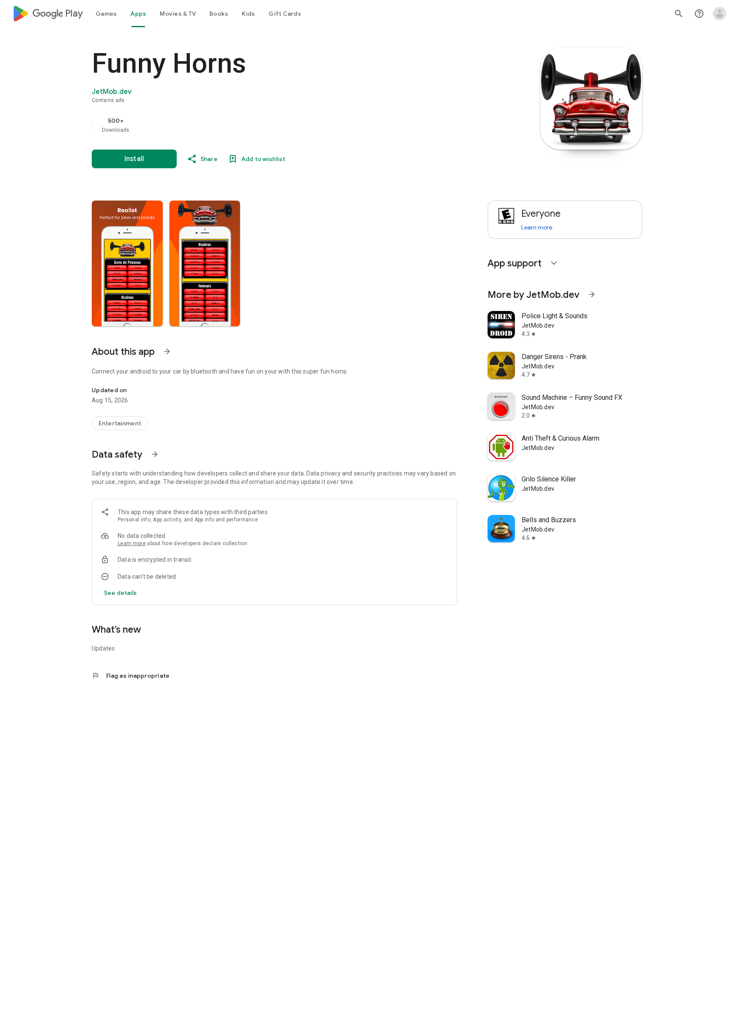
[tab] (106, 13)
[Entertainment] (120, 423)
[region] (262, 125)
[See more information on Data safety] (154, 454)
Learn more (132, 543)
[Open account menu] (719, 13)
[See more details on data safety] (121, 593)
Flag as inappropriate (130, 675)
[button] (127, 263)
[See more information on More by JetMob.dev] (592, 294)
